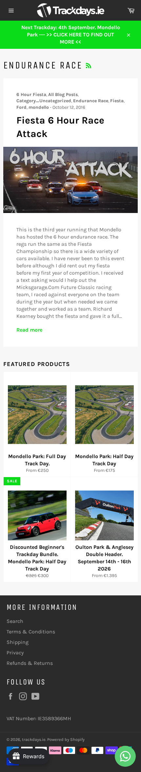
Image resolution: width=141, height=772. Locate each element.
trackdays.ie (34, 739)
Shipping (18, 642)
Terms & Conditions (31, 631)
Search (15, 621)
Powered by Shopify (66, 739)
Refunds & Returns (30, 663)
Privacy (15, 652)
